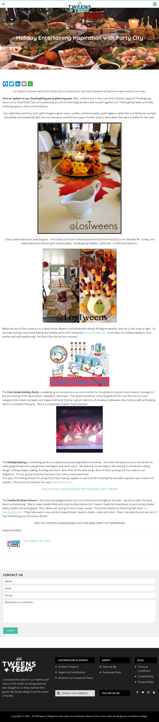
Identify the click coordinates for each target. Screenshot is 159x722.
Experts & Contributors (72, 672)
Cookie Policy (145, 676)
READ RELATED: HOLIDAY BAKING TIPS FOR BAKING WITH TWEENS (79, 489)
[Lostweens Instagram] (148, 692)
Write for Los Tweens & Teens (75, 678)
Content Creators (68, 666)
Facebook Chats (112, 672)
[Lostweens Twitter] (142, 692)
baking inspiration (62, 482)
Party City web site (95, 332)
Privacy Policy (146, 682)
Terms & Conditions (144, 668)
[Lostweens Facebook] (137, 692)
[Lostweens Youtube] (154, 692)
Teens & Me (109, 666)
